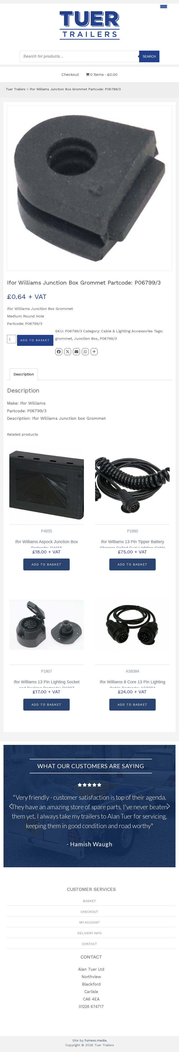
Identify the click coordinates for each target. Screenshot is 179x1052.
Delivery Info (89, 933)
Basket (89, 901)
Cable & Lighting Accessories (127, 331)
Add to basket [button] (46, 564)
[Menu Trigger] (163, 6)
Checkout (70, 74)
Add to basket (35, 340)
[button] (10, 806)
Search (149, 56)
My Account (89, 922)
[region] (89, 806)
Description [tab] (24, 374)
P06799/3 (108, 338)
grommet (63, 338)
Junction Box (86, 338)
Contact (89, 944)
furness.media (96, 1040)
